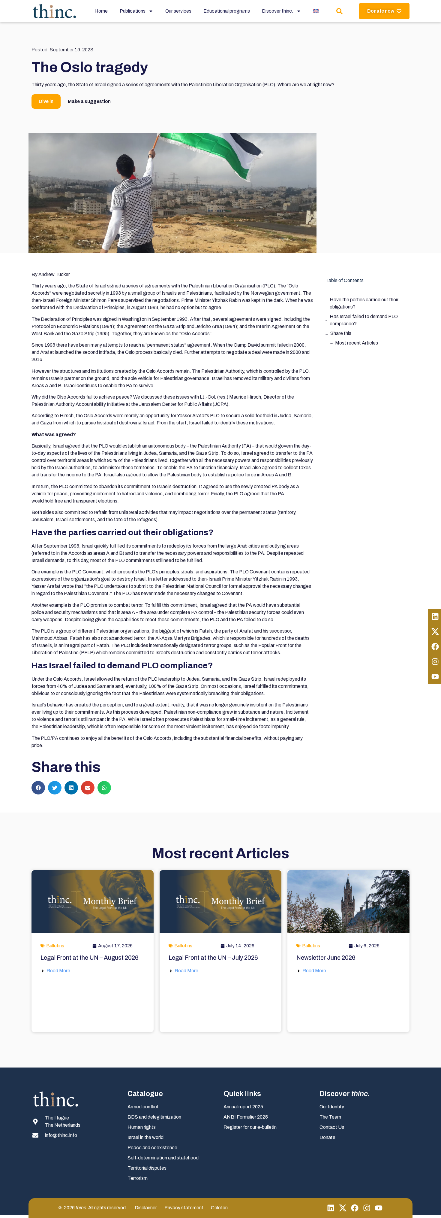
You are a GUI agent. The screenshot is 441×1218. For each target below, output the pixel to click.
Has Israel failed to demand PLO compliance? (364, 320)
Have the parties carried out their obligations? (364, 303)
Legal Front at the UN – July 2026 (213, 957)
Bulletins (55, 945)
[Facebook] (354, 1208)
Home (101, 11)
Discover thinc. (277, 11)
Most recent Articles (356, 342)
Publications (133, 11)
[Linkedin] (330, 1208)
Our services (178, 11)
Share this (340, 333)
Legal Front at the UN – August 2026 (89, 957)
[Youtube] (378, 1208)
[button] (38, 787)
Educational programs (226, 11)
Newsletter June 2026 (326, 957)
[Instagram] (366, 1208)
